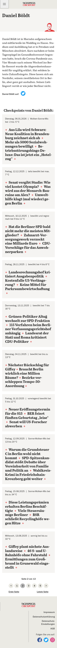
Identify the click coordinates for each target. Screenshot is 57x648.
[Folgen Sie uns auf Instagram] (52, 640)
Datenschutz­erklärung (44, 617)
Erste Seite (14, 592)
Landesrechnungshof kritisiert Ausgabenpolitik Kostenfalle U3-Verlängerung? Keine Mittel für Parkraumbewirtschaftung (28, 282)
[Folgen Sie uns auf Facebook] (40, 640)
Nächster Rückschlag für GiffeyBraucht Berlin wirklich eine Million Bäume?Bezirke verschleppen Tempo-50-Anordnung (27, 375)
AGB (52, 628)
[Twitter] (23, 93)
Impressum (49, 612)
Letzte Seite (42, 592)
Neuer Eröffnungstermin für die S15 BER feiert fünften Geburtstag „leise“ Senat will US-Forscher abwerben (27, 418)
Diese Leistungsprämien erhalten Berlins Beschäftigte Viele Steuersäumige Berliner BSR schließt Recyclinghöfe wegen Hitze (27, 513)
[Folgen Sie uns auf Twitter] (46, 640)
